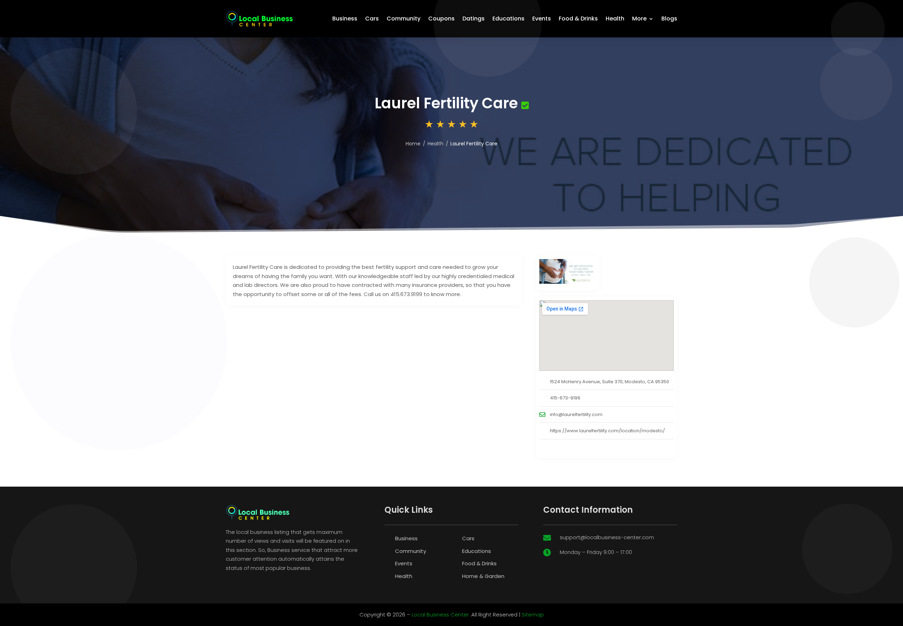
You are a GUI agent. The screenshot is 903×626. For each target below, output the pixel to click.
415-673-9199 (565, 398)
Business (344, 18)
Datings (473, 18)
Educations (508, 18)
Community (403, 18)
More (639, 18)
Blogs (669, 18)
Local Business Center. (441, 614)
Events (541, 18)
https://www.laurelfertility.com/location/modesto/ (607, 430)
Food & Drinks (578, 18)
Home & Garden (483, 576)
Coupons (441, 18)
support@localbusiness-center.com (607, 537)
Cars (372, 18)
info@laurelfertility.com (576, 414)
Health (615, 18)
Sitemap (533, 614)
